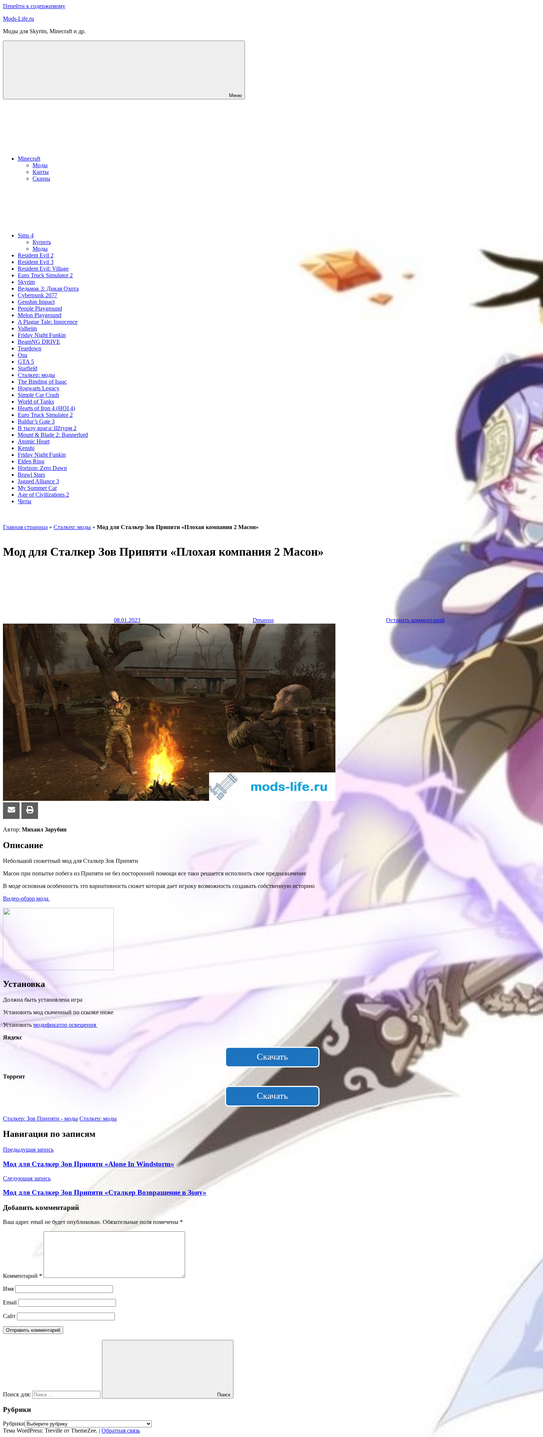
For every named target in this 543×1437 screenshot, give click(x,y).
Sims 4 (26, 235)
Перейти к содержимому (34, 6)
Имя (8, 1289)
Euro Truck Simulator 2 (45, 275)
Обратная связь (121, 1430)
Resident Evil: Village (43, 268)
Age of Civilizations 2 (43, 494)
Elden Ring (31, 461)
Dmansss (263, 620)
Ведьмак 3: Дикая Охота (48, 288)
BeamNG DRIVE (39, 342)
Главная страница (25, 527)
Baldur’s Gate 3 (36, 421)
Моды (40, 165)
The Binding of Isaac (42, 381)
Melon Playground (39, 315)
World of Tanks (36, 401)
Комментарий (22, 1276)
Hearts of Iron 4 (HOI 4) (46, 408)
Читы (24, 501)
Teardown (29, 348)
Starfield (27, 368)
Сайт (9, 1316)
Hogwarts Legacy (38, 388)
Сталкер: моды (36, 375)
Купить (42, 242)
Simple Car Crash (38, 395)
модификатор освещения (65, 1025)
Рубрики (14, 1423)
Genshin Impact (36, 302)
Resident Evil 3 (36, 262)
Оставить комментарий (415, 620)
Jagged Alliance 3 (38, 481)
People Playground (40, 308)
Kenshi (26, 448)
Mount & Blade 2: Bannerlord (53, 435)
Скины (41, 178)
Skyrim (26, 282)
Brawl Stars (31, 474)
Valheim (27, 328)
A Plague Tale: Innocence (48, 322)
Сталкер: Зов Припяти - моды (40, 1118)
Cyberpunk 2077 (37, 295)
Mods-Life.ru (18, 19)
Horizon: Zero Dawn (42, 468)
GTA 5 (26, 362)
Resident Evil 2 (36, 255)
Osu (22, 355)
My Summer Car (37, 488)
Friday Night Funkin (42, 335)
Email (10, 1302)
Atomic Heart (33, 441)
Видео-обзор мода (26, 898)
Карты (41, 172)
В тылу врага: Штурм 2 (47, 428)
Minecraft (29, 158)
